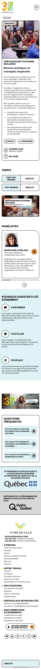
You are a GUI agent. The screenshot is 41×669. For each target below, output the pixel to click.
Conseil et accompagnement (16, 604)
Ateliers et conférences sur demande (21, 606)
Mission (7, 551)
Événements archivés (13, 621)
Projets (7, 571)
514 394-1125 (10, 541)
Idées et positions (12, 594)
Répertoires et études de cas (17, 582)
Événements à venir (12, 618)
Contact (7, 564)
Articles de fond (11, 579)
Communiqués (10, 597)
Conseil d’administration (15, 556)
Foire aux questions (13, 548)
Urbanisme (26, 141)
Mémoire (7, 591)
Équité (11, 141)
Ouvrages (8, 574)
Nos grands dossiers (13, 588)
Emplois (7, 561)
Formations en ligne (13, 615)
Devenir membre (11, 559)
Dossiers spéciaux (12, 577)
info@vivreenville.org (16, 536)
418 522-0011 (10, 539)
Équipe (7, 553)
